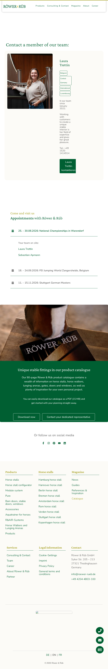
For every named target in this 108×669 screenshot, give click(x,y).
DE (48, 655)
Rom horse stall (47, 506)
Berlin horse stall (48, 490)
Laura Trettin (25, 249)
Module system (14, 490)
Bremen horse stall (49, 495)
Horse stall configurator (18, 485)
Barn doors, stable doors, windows (15, 502)
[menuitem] (40, 6)
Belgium (63, 73)
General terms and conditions (49, 573)
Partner (11, 576)
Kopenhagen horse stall (52, 522)
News (75, 479)
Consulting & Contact (18, 555)
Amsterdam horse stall (51, 501)
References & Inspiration (79, 492)
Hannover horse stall (50, 485)
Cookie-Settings (48, 555)
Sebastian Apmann (29, 255)
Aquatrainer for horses (18, 514)
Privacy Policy (46, 566)
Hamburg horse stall (50, 479)
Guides (76, 485)
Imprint (43, 560)
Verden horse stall (49, 512)
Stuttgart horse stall (50, 517)
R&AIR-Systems (14, 520)
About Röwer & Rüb (18, 571)
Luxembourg (65, 93)
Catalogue (77, 498)
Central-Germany (63, 80)
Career (10, 566)
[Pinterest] (54, 443)
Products (10, 533)
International (65, 88)
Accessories (12, 509)
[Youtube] (59, 443)
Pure (8, 495)
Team (10, 560)
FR (60, 655)
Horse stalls (12, 479)
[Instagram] (48, 443)
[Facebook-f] (43, 443)
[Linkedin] (64, 443)
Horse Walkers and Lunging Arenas (16, 527)
